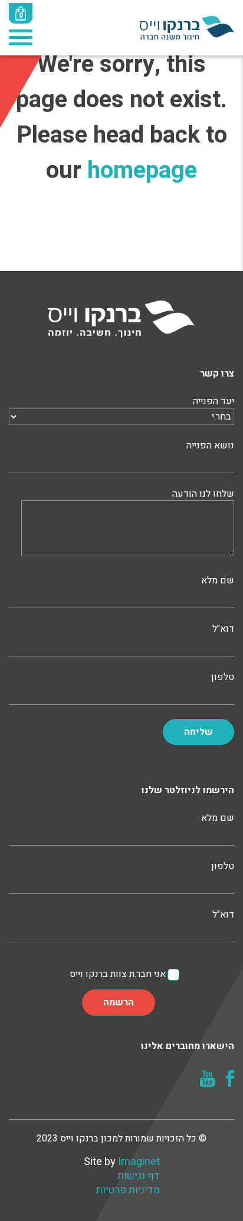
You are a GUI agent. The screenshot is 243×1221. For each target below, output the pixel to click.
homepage (142, 170)
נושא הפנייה (210, 446)
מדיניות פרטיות (128, 1190)
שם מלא (217, 581)
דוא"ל (223, 629)
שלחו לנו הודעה (203, 494)
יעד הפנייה (213, 401)
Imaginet (139, 1162)
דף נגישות (138, 1176)
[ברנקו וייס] (187, 27)
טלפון (222, 677)
